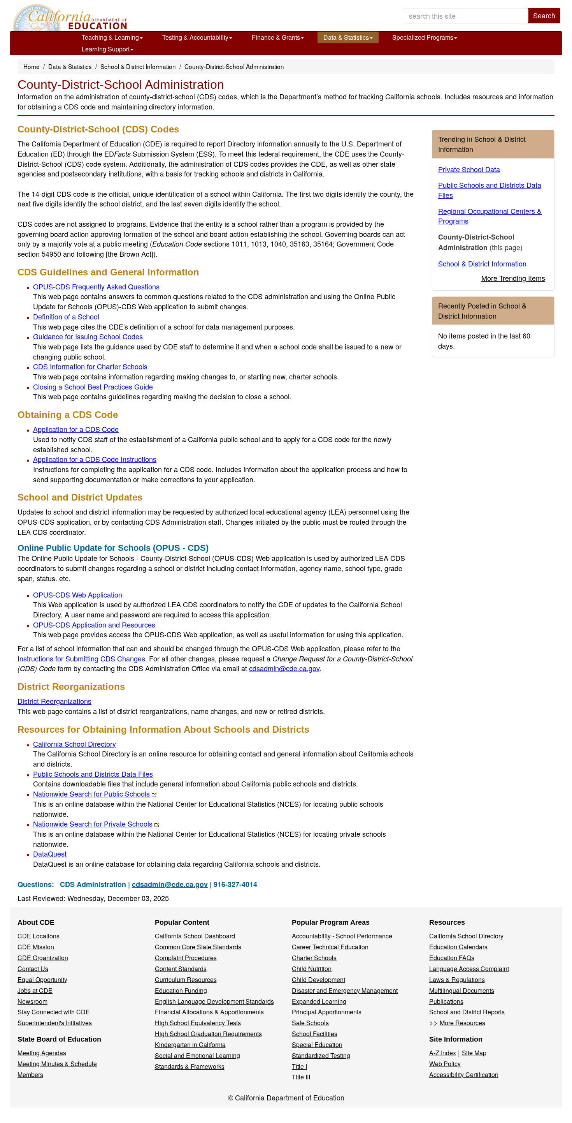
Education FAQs (451, 957)
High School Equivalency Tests (198, 1022)
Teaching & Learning (110, 37)
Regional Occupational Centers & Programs (490, 216)
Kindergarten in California (190, 1044)
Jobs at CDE (35, 990)
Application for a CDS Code (76, 429)
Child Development (318, 979)
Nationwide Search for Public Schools (91, 793)
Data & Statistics (346, 37)
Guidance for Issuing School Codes (88, 336)
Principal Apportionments (326, 1011)
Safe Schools (310, 1022)
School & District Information (138, 66)
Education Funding (181, 990)
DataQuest (50, 853)
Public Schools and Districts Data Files (93, 774)
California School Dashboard (195, 935)
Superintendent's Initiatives (55, 1022)
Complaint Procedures (186, 957)
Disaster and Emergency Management (345, 990)
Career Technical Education (330, 946)
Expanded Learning (319, 1001)
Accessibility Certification (463, 1074)
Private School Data (469, 169)
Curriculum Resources (186, 979)
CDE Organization (43, 957)
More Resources (462, 1022)
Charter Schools (314, 957)
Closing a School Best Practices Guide (93, 386)
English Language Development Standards (214, 1001)
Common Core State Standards (198, 946)
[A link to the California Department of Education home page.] (69, 17)
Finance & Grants (276, 37)
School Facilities (314, 1033)
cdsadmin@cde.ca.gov (284, 668)
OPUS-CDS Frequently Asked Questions (96, 286)
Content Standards (181, 968)
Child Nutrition (312, 968)
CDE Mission (36, 946)
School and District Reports (467, 1011)
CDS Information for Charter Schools (90, 366)
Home (31, 66)
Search (544, 15)
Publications (446, 1001)
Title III (301, 1076)
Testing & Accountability (195, 37)
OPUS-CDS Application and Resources (94, 624)
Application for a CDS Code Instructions (94, 459)
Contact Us (33, 968)
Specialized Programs (422, 37)
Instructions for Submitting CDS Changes (81, 658)
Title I (299, 1066)
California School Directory (74, 744)
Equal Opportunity (42, 979)
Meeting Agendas (42, 1052)
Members (30, 1074)
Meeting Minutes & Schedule (57, 1063)
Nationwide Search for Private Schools (93, 823)
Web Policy (445, 1063)
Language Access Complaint (469, 968)
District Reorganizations (54, 701)
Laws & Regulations (457, 979)
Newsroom (32, 1001)
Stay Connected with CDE (54, 1011)
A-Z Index (442, 1052)
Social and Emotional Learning (197, 1055)
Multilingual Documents (461, 990)
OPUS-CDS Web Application (77, 594)
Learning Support (106, 48)
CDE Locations (39, 935)
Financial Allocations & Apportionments (209, 1011)
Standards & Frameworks (190, 1066)
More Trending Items (513, 278)
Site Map (474, 1052)
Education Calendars (458, 946)
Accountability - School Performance (342, 935)
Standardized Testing (321, 1055)
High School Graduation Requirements (208, 1033)
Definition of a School (66, 316)
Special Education (317, 1044)
